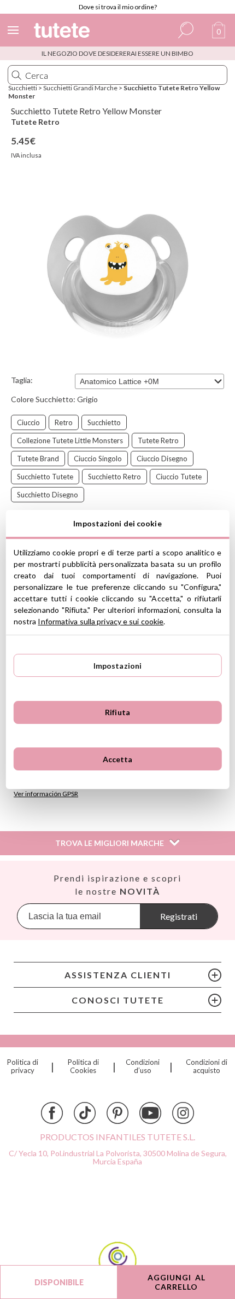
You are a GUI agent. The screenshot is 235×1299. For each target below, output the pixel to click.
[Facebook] (52, 1113)
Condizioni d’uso (143, 1066)
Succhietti (22, 88)
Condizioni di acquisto (206, 1066)
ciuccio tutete (179, 476)
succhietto (104, 422)
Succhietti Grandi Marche (80, 88)
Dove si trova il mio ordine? (118, 7)
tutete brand (38, 458)
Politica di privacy (22, 1066)
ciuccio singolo (98, 458)
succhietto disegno (47, 494)
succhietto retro (114, 476)
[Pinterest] (117, 1113)
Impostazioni (117, 665)
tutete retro (158, 440)
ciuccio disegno (162, 458)
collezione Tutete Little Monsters (70, 440)
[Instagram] (183, 1113)
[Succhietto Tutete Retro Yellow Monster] (117, 276)
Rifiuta (117, 712)
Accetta (118, 759)
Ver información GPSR (46, 794)
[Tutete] (63, 32)
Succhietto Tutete (45, 476)
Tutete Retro (35, 121)
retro (64, 422)
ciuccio (28, 422)
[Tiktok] (85, 1113)
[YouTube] (150, 1113)
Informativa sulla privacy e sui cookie (100, 621)
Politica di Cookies (83, 1066)
